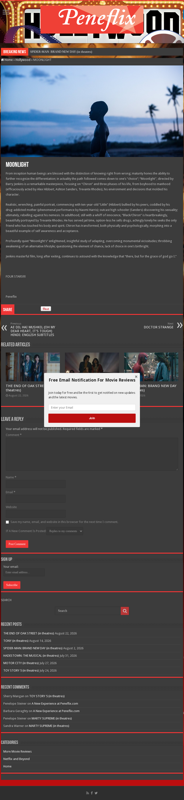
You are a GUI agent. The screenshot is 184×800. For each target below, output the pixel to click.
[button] (92, 380)
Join (92, 418)
